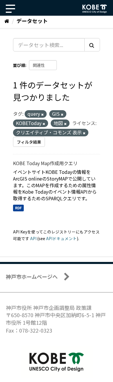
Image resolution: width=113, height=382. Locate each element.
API (33, 238)
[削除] (42, 114)
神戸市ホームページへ (32, 276)
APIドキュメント (61, 238)
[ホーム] (6, 20)
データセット (32, 20)
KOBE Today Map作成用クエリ (45, 163)
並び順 (19, 65)
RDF (18, 207)
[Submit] (92, 44)
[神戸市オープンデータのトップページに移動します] (94, 8)
